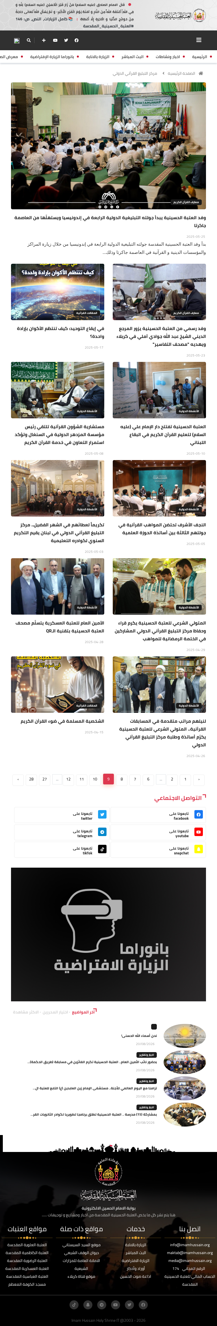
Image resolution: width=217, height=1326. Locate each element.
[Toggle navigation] (199, 40)
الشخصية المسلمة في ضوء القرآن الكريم (62, 721)
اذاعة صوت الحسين (135, 1276)
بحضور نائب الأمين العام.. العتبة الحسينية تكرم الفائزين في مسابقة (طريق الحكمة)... (92, 1062)
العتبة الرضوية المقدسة (27, 1260)
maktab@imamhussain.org (190, 1252)
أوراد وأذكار (136, 1268)
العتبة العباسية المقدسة (27, 1276)
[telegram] (101, 1304)
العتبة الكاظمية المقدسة (27, 1252)
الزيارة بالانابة (135, 1244)
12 (68, 779)
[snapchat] (87, 1304)
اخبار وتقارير (146, 1054)
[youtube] (55, 40)
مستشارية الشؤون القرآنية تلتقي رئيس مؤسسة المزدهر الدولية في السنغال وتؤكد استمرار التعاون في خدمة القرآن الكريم (59, 434)
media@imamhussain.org (190, 1260)
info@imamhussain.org (190, 1244)
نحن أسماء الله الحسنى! (139, 1035)
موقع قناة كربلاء (81, 1276)
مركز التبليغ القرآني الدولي (135, 73)
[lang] (16, 40)
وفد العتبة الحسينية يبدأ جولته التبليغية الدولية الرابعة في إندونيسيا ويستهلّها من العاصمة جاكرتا (110, 221)
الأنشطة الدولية (189, 411)
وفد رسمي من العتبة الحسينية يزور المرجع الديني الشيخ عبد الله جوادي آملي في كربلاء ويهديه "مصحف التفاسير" (161, 336)
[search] (28, 40)
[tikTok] (74, 1304)
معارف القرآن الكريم (186, 202)
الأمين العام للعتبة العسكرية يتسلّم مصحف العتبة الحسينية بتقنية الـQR (60, 627)
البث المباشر (135, 1252)
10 (95, 779)
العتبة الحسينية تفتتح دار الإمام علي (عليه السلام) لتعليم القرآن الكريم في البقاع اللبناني (163, 434)
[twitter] (66, 40)
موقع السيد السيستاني (81, 1244)
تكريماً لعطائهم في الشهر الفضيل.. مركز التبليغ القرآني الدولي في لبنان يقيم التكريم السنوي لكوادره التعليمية (59, 532)
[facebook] (76, 40)
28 (31, 779)
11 (81, 779)
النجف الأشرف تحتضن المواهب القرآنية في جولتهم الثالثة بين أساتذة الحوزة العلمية (162, 528)
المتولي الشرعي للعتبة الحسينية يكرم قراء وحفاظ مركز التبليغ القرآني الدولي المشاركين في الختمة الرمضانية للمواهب (160, 631)
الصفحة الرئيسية (181, 73)
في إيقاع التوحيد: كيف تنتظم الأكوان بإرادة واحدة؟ (60, 332)
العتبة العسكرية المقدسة (27, 1268)
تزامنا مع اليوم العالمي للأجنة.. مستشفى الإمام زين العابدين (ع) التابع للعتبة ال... (95, 1088)
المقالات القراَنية (86, 313)
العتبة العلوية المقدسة (27, 1244)
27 (44, 779)
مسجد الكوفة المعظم (27, 1284)
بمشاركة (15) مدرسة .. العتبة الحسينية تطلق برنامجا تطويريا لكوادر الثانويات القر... (94, 1114)
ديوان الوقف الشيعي (81, 1252)
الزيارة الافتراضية (135, 1260)
